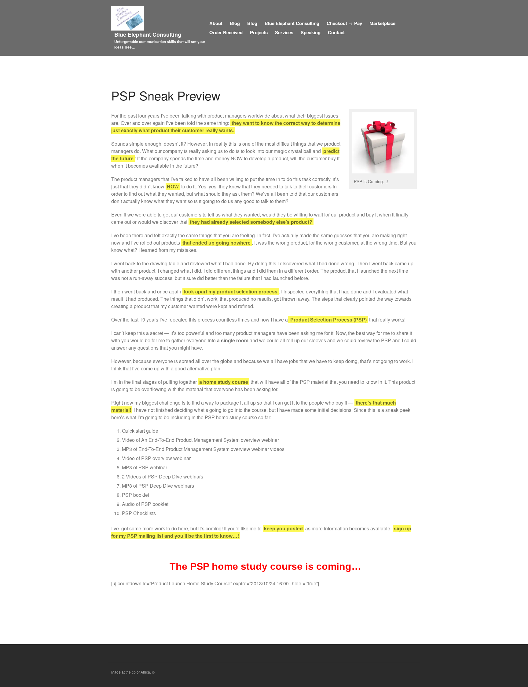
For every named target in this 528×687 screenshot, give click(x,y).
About (215, 23)
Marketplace (382, 23)
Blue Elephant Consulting (147, 34)
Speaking (311, 32)
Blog (235, 23)
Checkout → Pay (344, 23)
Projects (259, 32)
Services (284, 32)
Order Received (226, 32)
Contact (336, 32)
